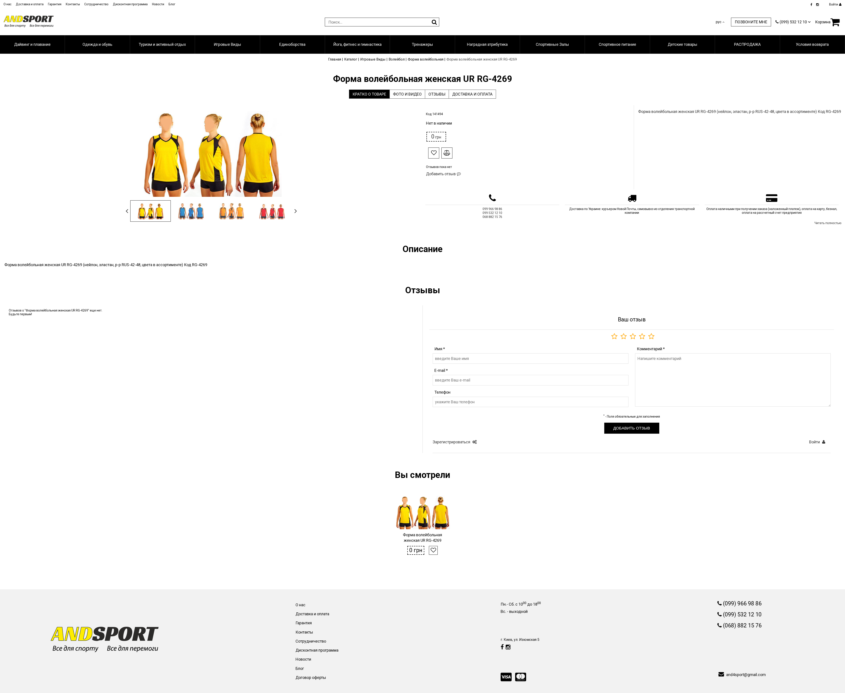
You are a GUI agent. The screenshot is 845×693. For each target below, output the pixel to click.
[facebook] (811, 5)
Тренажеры (422, 44)
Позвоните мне (751, 22)
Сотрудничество (96, 4)
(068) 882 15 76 (742, 625)
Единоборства (292, 44)
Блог (172, 4)
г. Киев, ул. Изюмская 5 (520, 640)
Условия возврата (812, 44)
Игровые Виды (227, 44)
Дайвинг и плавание (32, 44)
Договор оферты (311, 677)
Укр (719, 26)
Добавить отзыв (441, 173)
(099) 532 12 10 (742, 614)
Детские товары (682, 44)
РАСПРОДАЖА (747, 44)
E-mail (441, 370)
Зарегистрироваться (451, 442)
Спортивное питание (617, 44)
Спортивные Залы (552, 44)
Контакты (73, 4)
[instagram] (817, 5)
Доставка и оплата (30, 4)
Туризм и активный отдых (162, 44)
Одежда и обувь (97, 44)
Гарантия (54, 4)
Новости (158, 4)
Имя (439, 348)
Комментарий (651, 348)
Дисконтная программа (130, 4)
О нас (7, 4)
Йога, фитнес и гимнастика (357, 44)
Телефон (442, 392)
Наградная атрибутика (487, 44)
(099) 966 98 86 (742, 603)
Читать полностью (827, 223)
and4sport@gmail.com (746, 674)
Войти (814, 442)
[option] (211, 153)
